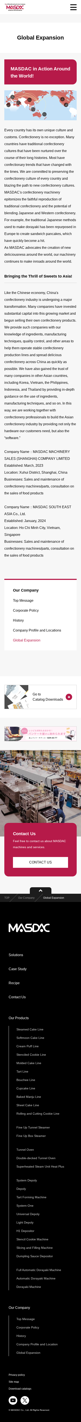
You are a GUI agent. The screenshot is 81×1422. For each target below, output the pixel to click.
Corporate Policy (26, 610)
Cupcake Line (25, 1088)
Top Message (23, 600)
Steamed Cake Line (29, 1029)
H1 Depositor (25, 1231)
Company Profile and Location (37, 1344)
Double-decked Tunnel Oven (36, 1158)
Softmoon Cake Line (30, 1038)
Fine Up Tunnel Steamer (33, 1127)
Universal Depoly (28, 1214)
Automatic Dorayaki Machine (36, 1278)
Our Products (19, 1018)
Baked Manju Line (28, 1096)
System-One (24, 1205)
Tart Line (22, 1071)
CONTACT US (40, 862)
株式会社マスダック (29, 928)
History (18, 620)
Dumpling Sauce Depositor (34, 1256)
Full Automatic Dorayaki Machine (38, 1270)
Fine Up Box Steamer (31, 1136)
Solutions (16, 955)
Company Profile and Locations (37, 630)
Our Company (26, 590)
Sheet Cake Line (27, 1105)
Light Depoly (24, 1222)
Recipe (14, 983)
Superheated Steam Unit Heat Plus (40, 1166)
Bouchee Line (25, 1080)
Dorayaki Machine (28, 1287)
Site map (14, 1381)
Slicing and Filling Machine (34, 1247)
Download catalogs (20, 1388)
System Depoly (26, 1180)
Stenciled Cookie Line (31, 1054)
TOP (7, 897)
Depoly (21, 1188)
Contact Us (17, 997)
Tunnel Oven (25, 1149)
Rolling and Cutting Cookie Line (37, 1113)
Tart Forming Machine (31, 1197)
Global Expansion (26, 640)
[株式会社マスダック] (15, 7)
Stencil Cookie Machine (32, 1239)
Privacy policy (17, 1374)
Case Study (18, 969)
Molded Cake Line (28, 1063)
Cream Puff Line (27, 1046)
